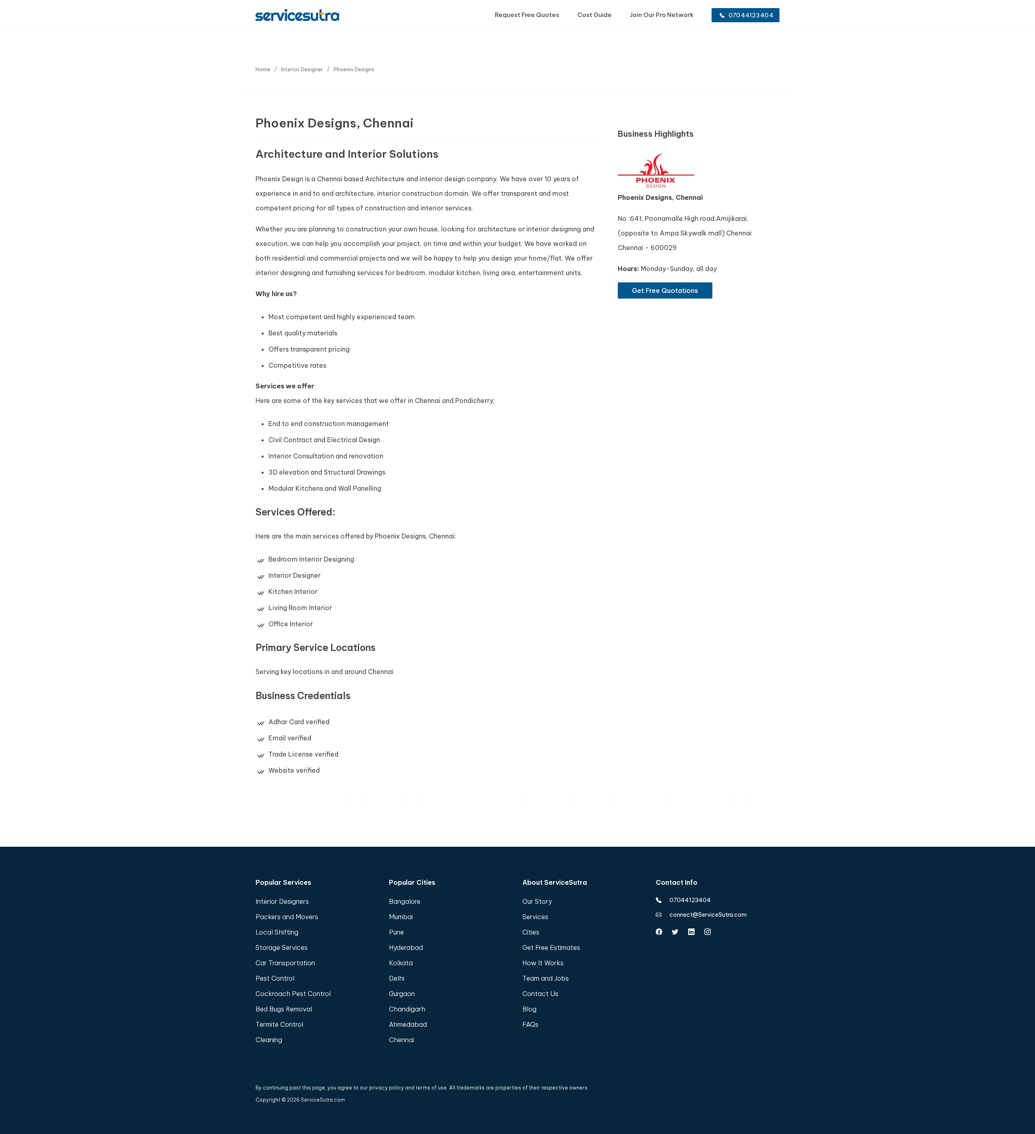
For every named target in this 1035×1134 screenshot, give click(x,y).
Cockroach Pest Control (293, 994)
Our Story (537, 901)
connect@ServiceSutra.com (708, 914)
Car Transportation (285, 963)
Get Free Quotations (665, 290)
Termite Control (279, 1024)
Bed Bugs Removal (284, 1009)
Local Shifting (277, 932)
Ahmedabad (408, 1024)
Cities (530, 932)
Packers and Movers (287, 917)
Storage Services (282, 947)
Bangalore (404, 901)
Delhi (396, 978)
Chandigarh (407, 1009)
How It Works (543, 963)
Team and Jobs (545, 978)
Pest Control (275, 978)
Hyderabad (406, 947)
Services (535, 917)
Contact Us (540, 994)
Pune (396, 932)
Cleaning (269, 1040)
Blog (529, 1009)
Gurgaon (402, 994)
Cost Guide (594, 15)
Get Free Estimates (551, 947)
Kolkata (401, 963)
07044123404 (751, 15)
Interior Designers (282, 901)
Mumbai (401, 917)
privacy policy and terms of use (408, 1088)
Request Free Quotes (527, 15)
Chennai (401, 1040)
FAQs (530, 1024)
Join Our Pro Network (661, 15)
